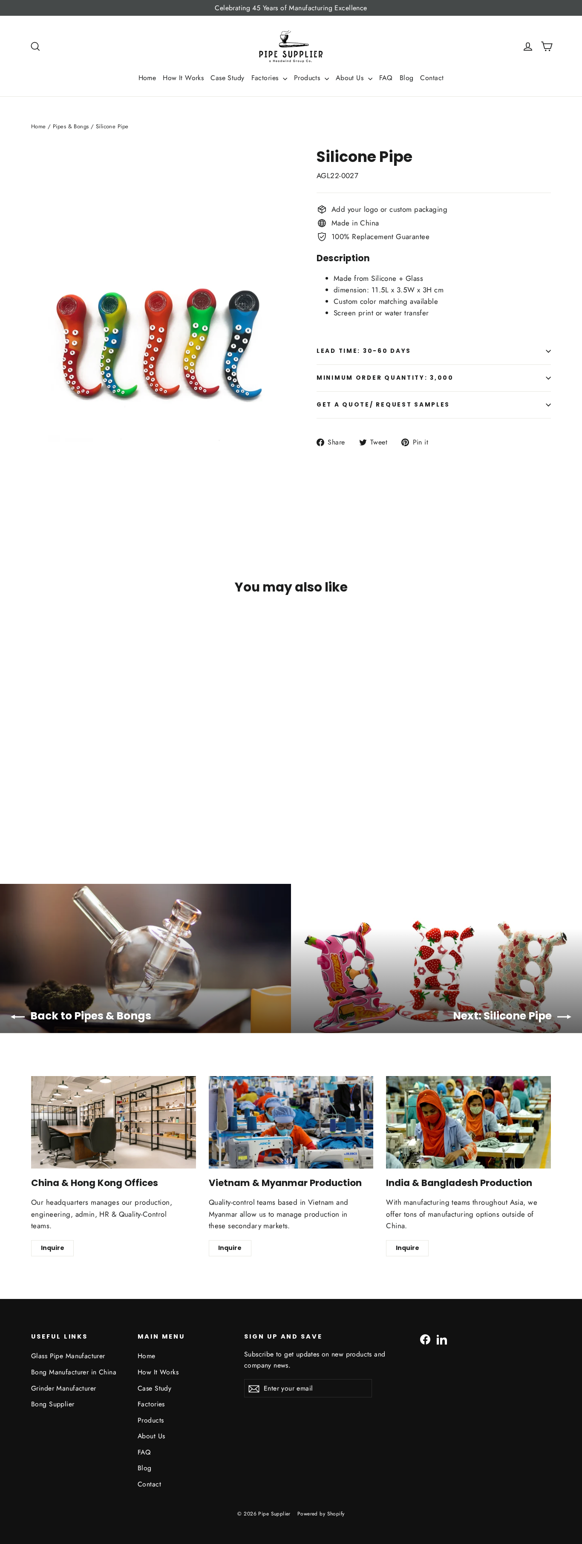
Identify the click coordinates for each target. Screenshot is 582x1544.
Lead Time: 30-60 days (364, 351)
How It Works (183, 78)
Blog (407, 78)
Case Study (227, 78)
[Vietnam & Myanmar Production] (291, 1122)
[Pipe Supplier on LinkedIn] (442, 1339)
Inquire (52, 1248)
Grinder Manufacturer (63, 1388)
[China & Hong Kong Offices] (113, 1122)
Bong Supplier (53, 1404)
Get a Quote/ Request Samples (383, 405)
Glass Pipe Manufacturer (68, 1356)
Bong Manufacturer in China (73, 1372)
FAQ (386, 78)
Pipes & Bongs (71, 126)
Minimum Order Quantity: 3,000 (385, 378)
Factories (266, 78)
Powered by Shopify (321, 1514)
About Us (351, 78)
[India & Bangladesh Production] (468, 1122)
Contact (432, 78)
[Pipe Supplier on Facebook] (425, 1339)
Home (147, 78)
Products (308, 78)
